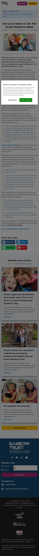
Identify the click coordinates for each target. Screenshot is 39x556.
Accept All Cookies (25, 100)
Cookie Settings (12, 99)
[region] (19, 92)
